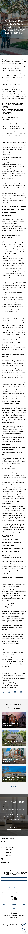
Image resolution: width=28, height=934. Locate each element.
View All (14, 786)
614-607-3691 (11, 682)
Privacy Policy (12, 874)
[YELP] (19, 904)
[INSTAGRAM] (8, 904)
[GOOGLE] (23, 904)
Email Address (5, 862)
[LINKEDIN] (12, 904)
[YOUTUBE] (15, 904)
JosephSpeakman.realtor (10, 685)
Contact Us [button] (14, 827)
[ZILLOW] (14, 908)
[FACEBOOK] (4, 904)
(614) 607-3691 (8, 849)
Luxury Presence (14, 917)
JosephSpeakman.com (15, 684)
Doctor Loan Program (8, 519)
